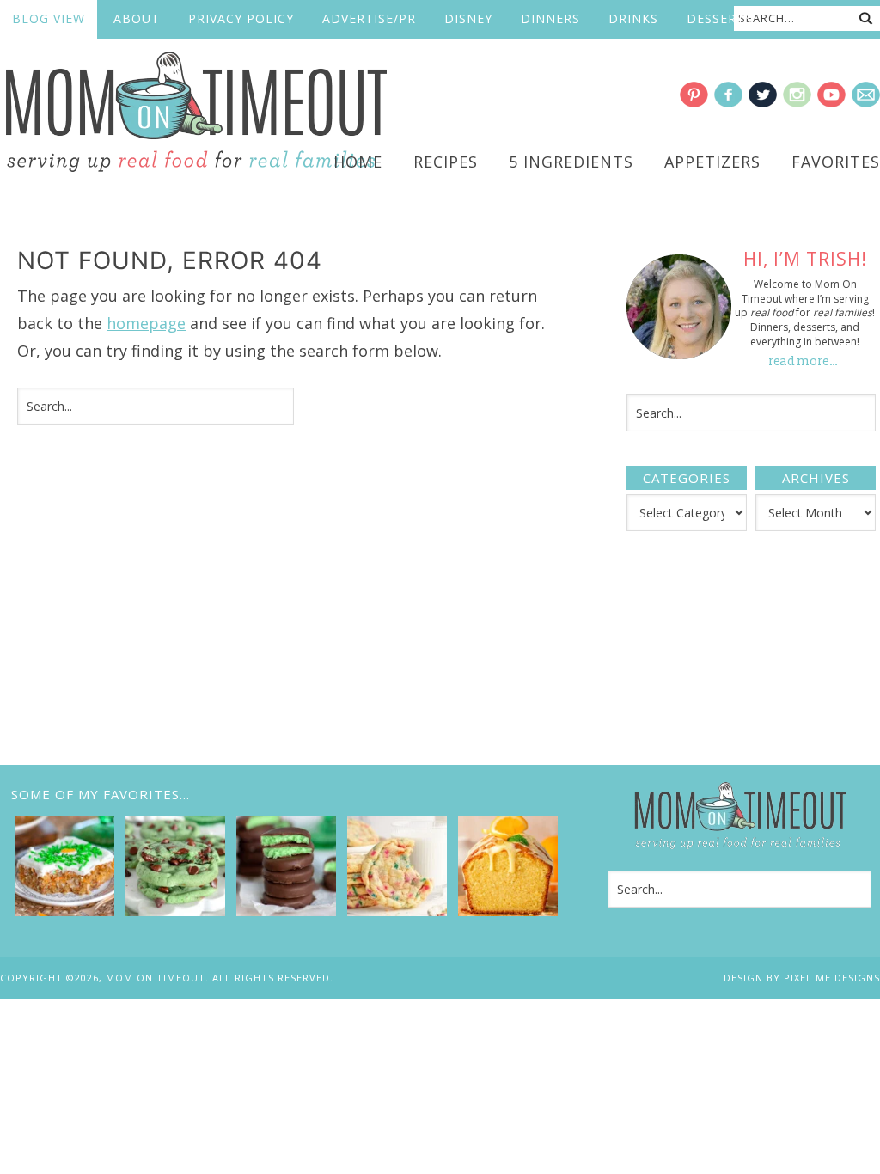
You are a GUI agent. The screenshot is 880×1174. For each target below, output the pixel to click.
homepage (146, 323)
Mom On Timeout (193, 112)
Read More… (804, 361)
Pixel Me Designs (832, 977)
